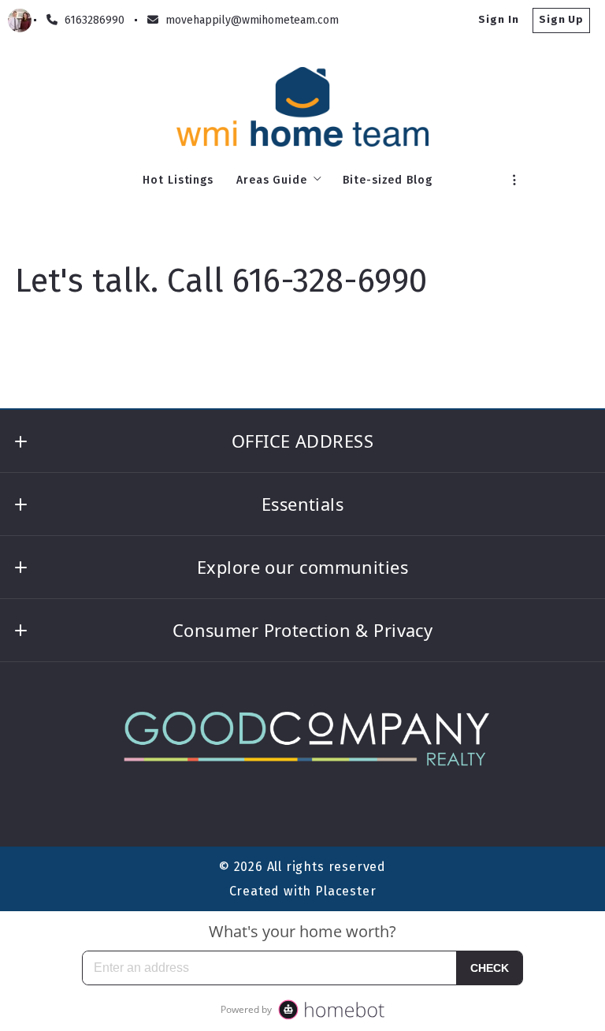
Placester (345, 891)
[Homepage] (302, 107)
